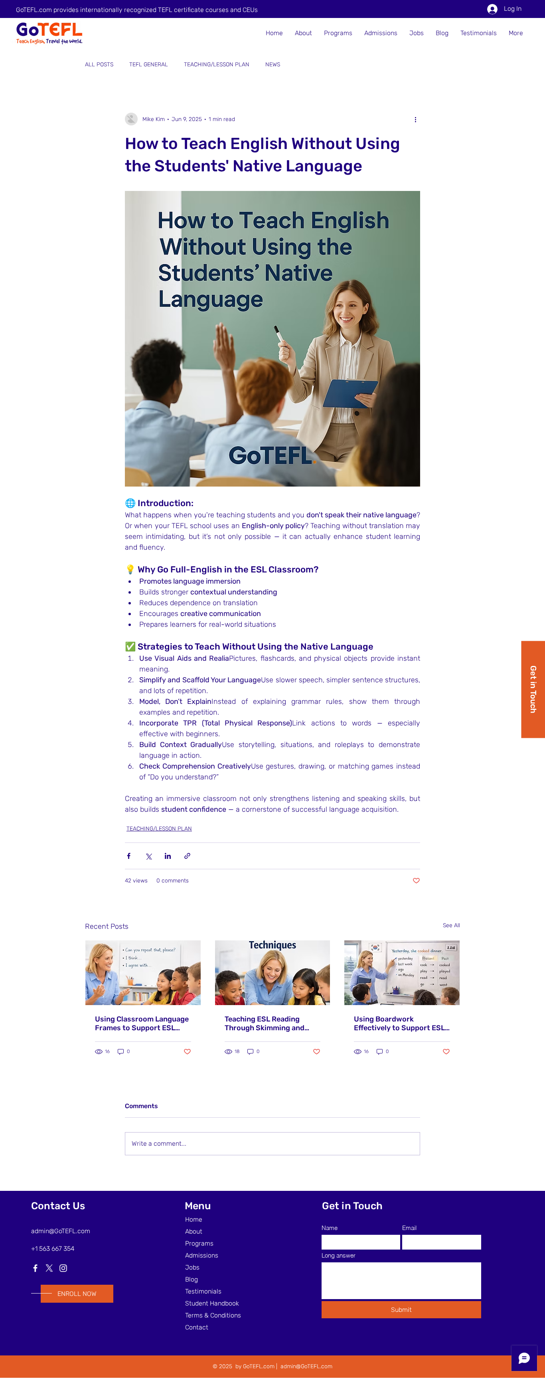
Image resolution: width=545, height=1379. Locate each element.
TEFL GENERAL (148, 64)
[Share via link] (187, 856)
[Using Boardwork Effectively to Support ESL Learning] (402, 972)
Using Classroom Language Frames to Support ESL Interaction (142, 1023)
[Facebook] (35, 1268)
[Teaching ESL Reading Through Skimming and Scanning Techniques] (272, 972)
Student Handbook (212, 1303)
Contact (196, 1327)
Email (409, 1228)
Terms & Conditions (213, 1315)
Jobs (192, 1267)
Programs (199, 1243)
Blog (191, 1279)
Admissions (201, 1255)
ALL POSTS (99, 64)
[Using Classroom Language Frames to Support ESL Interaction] (143, 972)
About (193, 1231)
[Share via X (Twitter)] (148, 856)
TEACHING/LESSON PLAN (216, 64)
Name (330, 1228)
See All (451, 925)
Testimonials (203, 1291)
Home (193, 1219)
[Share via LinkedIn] (168, 856)
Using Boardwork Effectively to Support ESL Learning (399, 1023)
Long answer (338, 1255)
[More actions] (415, 119)
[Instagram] (63, 1268)
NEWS (272, 64)
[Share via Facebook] (128, 856)
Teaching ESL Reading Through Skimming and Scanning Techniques (264, 1023)
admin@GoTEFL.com (60, 1231)
